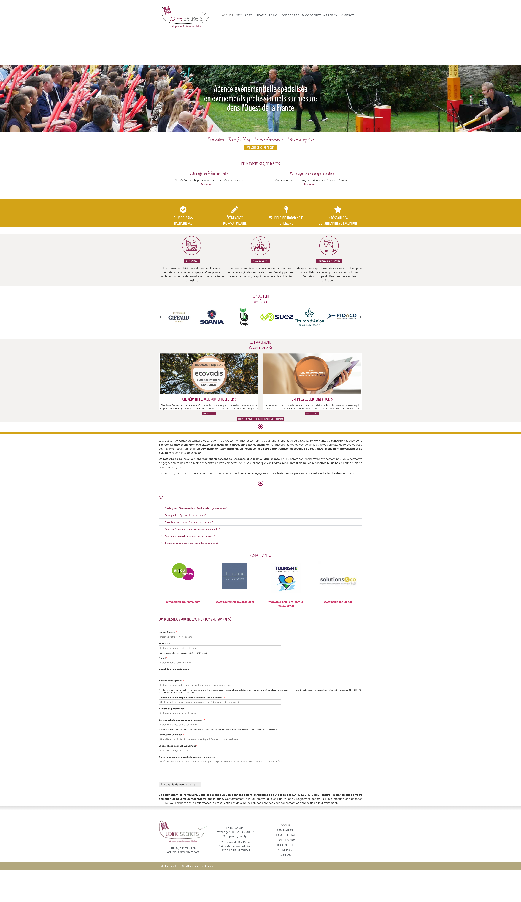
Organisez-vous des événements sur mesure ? (189, 522)
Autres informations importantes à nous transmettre (187, 757)
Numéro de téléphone (171, 680)
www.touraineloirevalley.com (235, 602)
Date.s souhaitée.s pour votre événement (182, 720)
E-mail (163, 658)
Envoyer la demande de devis (180, 784)
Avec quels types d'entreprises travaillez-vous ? (190, 536)
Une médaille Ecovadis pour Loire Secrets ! (209, 399)
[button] (245, 15)
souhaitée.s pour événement (174, 669)
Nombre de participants (172, 708)
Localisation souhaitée (171, 734)
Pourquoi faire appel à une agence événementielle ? (192, 529)
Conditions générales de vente (197, 866)
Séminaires (244, 15)
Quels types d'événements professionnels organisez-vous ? (196, 508)
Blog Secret (311, 15)
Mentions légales (169, 866)
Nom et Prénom (168, 632)
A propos (330, 15)
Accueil (228, 15)
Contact (347, 15)
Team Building (267, 15)
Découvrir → (209, 184)
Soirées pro (290, 15)
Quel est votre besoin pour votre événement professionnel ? (192, 697)
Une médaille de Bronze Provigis (312, 399)
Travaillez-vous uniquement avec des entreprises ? (191, 543)
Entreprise (165, 643)
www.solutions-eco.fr (338, 602)
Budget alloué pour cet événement (178, 746)
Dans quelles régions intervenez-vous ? (185, 515)
